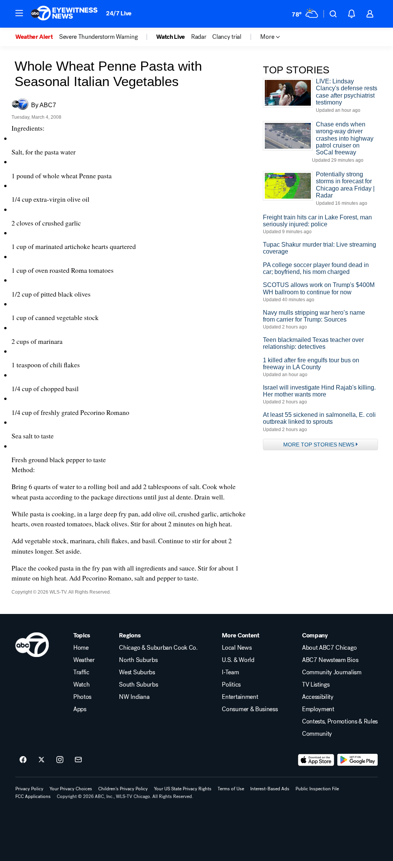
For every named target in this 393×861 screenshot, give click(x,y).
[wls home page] (32, 644)
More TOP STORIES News (318, 444)
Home (81, 648)
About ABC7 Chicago (329, 648)
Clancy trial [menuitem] (226, 36)
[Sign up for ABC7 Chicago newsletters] (78, 760)
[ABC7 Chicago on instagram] (60, 760)
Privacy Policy (29, 788)
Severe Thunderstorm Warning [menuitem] (98, 36)
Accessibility (318, 697)
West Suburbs (137, 672)
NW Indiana (134, 697)
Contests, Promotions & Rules (340, 721)
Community (317, 734)
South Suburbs (138, 685)
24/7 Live (119, 13)
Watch (81, 685)
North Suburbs (138, 660)
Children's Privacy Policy (123, 788)
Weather (84, 660)
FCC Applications (33, 796)
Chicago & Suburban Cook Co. (158, 648)
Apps (79, 709)
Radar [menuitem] (198, 36)
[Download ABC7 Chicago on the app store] (316, 760)
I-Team (230, 672)
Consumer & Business (249, 709)
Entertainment (240, 697)
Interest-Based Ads (269, 788)
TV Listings (315, 685)
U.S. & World (238, 660)
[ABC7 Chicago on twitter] (41, 760)
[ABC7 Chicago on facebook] (23, 760)
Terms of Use (231, 788)
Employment (318, 709)
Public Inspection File (317, 788)
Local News (236, 648)
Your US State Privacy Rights (182, 788)
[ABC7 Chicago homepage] (64, 13)
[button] (19, 13)
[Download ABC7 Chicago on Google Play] (357, 760)
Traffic (81, 672)
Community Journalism (332, 672)
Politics (231, 685)
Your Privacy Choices (71, 788)
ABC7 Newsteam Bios (330, 660)
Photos (82, 697)
